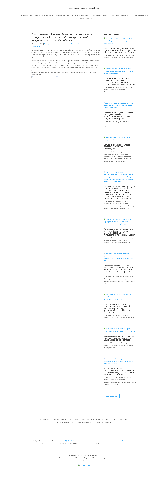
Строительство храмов (83, 18)
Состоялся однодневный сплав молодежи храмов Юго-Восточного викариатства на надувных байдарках (118, 115)
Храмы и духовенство (63, 15)
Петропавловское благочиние (124, 317)
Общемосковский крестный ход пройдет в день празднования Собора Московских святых (119, 338)
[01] (41, 83)
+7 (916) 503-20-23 (70, 441)
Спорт (106, 126)
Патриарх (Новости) (110, 348)
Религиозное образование (119, 15)
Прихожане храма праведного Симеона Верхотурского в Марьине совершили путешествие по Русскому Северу (119, 232)
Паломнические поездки (112, 92)
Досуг (117, 122)
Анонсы (118, 55)
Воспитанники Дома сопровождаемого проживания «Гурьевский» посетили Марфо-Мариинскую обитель (119, 371)
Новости (74, 44)
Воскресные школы (110, 240)
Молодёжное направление (124, 276)
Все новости (111, 396)
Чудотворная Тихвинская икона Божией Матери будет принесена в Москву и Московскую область (120, 50)
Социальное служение (139, 15)
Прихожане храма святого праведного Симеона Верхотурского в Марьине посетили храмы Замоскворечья (119, 81)
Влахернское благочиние (124, 87)
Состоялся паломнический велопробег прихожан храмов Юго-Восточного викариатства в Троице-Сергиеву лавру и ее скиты (119, 269)
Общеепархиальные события (123, 57)
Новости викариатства (85, 44)
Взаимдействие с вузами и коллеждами (57, 44)
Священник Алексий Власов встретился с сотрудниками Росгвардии (117, 147)
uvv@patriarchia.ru (125, 441)
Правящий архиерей (26, 15)
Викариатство (46, 15)
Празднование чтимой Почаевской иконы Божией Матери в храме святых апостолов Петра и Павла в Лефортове (117, 308)
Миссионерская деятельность (81, 15)
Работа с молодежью (100, 15)
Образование (36, 46)
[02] (66, 83)
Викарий (37, 15)
